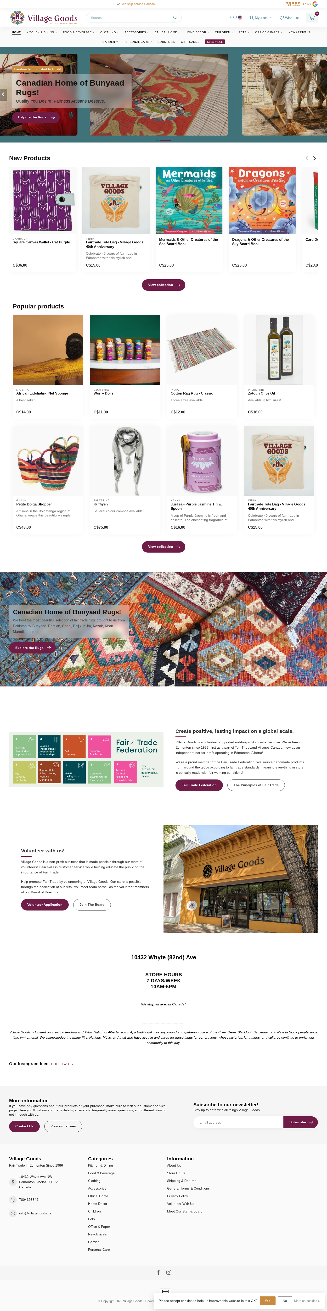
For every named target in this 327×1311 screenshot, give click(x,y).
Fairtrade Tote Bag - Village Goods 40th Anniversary (114, 244)
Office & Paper (267, 32)
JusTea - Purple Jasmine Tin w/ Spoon (196, 506)
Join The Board (92, 904)
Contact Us (24, 1126)
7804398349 (28, 1199)
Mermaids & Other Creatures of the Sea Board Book (188, 241)
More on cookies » (307, 1301)
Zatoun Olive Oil (261, 393)
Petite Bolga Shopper (34, 504)
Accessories (135, 32)
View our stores (63, 1126)
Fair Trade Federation (199, 785)
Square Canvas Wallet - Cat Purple (41, 242)
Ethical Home (166, 32)
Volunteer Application (44, 904)
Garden (108, 41)
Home (16, 32)
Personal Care (136, 41)
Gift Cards (190, 41)
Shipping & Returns (181, 1181)
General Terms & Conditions (188, 1188)
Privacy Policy (177, 1196)
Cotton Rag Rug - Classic (192, 393)
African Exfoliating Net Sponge (42, 393)
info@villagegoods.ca (35, 1213)
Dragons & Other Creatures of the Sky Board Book (260, 241)
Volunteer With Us (180, 1204)
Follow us (62, 1064)
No (285, 1301)
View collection (160, 285)
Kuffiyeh (101, 504)
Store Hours (176, 1173)
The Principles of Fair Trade (256, 785)
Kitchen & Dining (40, 32)
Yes (268, 1301)
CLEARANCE (215, 41)
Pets (243, 32)
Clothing (108, 32)
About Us (174, 1165)
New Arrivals (299, 32)
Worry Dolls (103, 393)
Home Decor (196, 32)
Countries (166, 41)
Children (222, 32)
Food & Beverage (77, 32)
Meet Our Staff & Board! (185, 1211)
